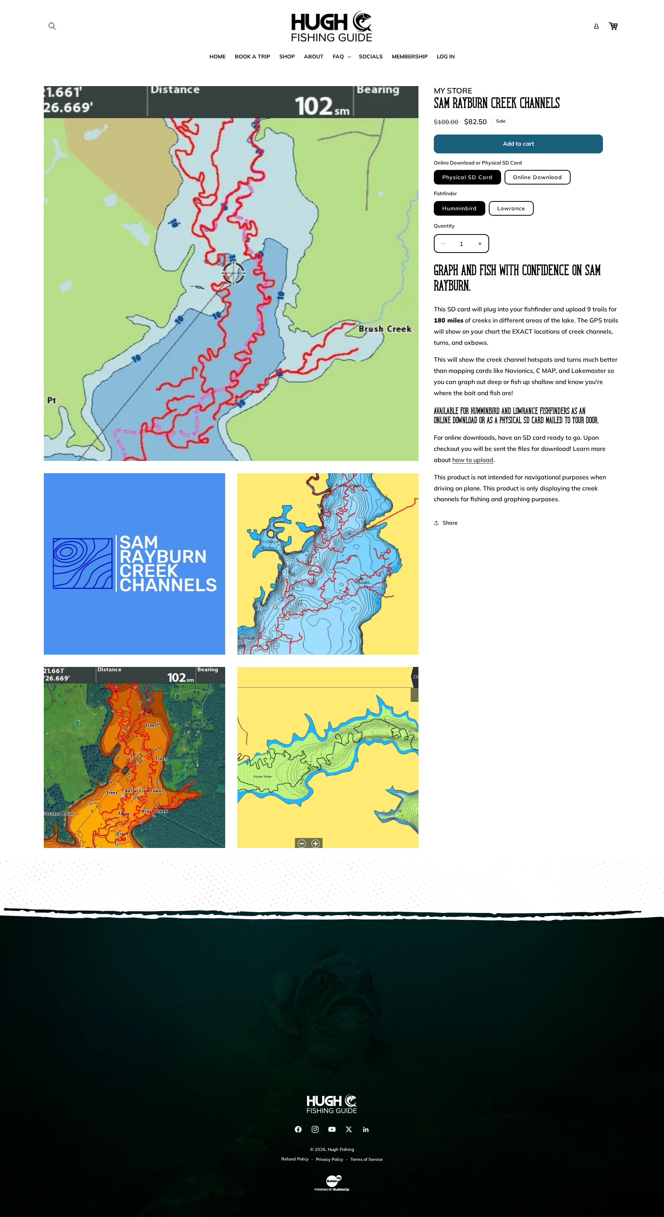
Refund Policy (295, 1159)
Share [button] (450, 522)
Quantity (444, 226)
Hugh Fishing (341, 1149)
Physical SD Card (467, 177)
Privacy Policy (329, 1159)
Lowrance (511, 208)
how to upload (472, 460)
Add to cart (518, 144)
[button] (52, 26)
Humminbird (459, 208)
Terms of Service (366, 1159)
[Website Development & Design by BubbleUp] (332, 1190)
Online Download (537, 177)
